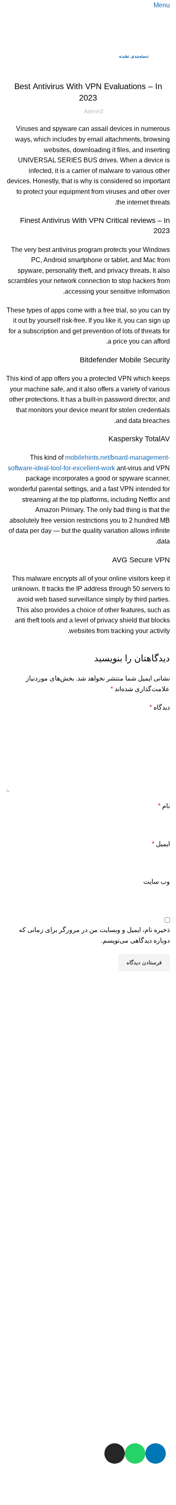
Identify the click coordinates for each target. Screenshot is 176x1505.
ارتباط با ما (153, 1431)
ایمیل (161, 843)
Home (163, 56)
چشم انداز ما (150, 1210)
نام (164, 805)
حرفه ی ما (154, 1376)
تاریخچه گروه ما (145, 1099)
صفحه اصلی (147, 1043)
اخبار (163, 1265)
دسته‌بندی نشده (134, 56)
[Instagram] (114, 1453)
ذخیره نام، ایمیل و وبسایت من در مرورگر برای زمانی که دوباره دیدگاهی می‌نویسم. (94, 935)
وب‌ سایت (156, 881)
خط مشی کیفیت (144, 1156)
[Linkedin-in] (155, 1453)
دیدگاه (159, 707)
